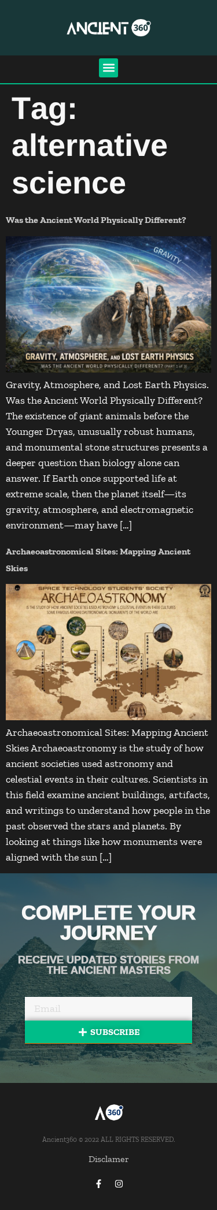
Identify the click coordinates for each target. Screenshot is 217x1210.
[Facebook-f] (98, 1184)
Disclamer (109, 1158)
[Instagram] (118, 1184)
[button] (108, 67)
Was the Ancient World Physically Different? (96, 219)
